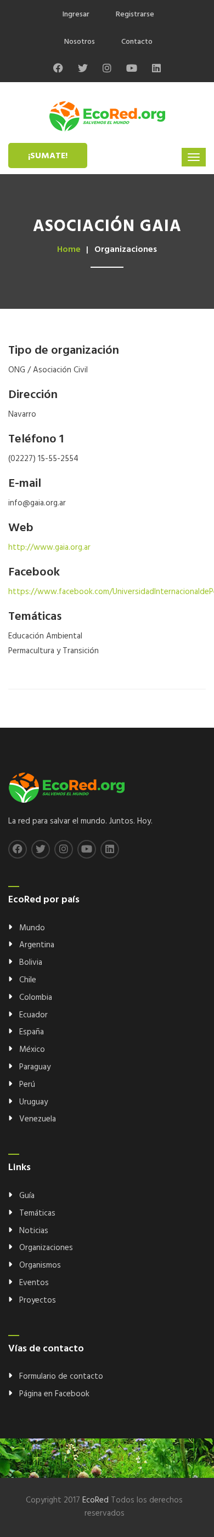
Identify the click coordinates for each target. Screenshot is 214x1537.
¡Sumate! (47, 156)
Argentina (36, 945)
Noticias (33, 1230)
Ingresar (76, 14)
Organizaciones (46, 1247)
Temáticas (37, 1213)
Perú (27, 1084)
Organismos (40, 1265)
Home (69, 250)
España (31, 1032)
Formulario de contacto (61, 1376)
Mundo (32, 928)
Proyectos (37, 1300)
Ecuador (33, 1015)
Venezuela (37, 1119)
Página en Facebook (54, 1394)
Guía (27, 1195)
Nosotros (79, 42)
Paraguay (34, 1067)
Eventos (34, 1283)
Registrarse (135, 14)
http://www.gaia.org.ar (49, 547)
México (32, 1049)
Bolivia (30, 962)
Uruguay (33, 1102)
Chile (27, 980)
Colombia (35, 997)
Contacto (137, 42)
